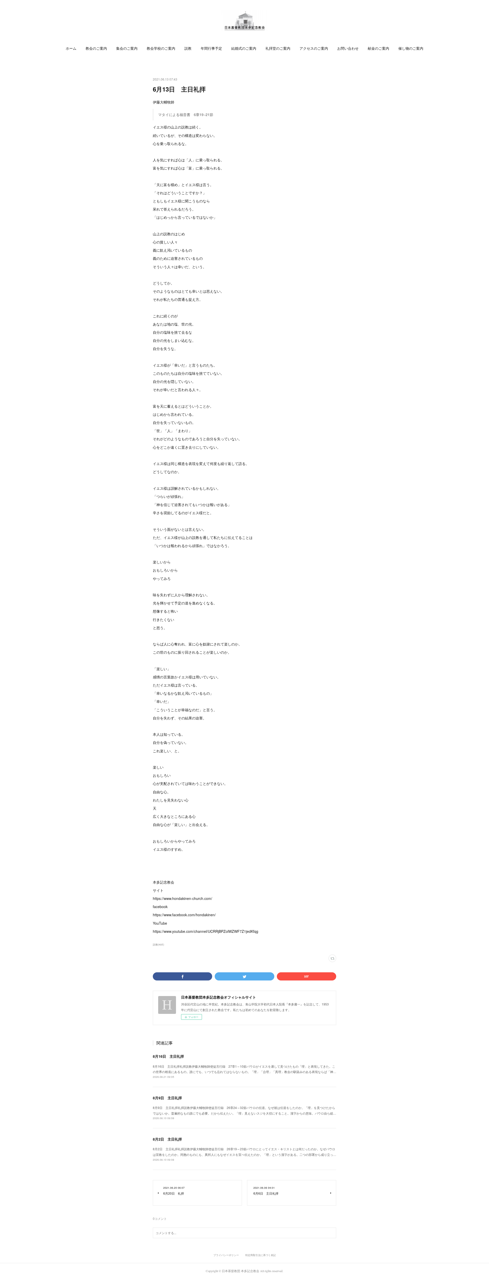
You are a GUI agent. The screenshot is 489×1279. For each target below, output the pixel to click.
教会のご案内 (96, 48)
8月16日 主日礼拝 (168, 1056)
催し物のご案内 (410, 48)
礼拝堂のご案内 (277, 48)
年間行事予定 (211, 48)
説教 (188, 48)
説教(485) (158, 944)
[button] (71, 48)
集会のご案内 (127, 48)
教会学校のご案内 (161, 48)
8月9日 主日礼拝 (167, 1097)
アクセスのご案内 (314, 48)
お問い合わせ (348, 48)
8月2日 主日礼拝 (167, 1139)
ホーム (71, 48)
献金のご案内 (378, 48)
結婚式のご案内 (243, 48)
